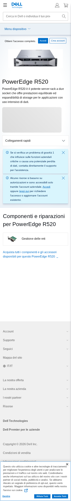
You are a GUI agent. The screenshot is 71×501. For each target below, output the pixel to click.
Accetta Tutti (60, 496)
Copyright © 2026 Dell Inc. (20, 444)
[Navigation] (5, 5)
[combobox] (35, 16)
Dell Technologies (15, 420)
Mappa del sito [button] (12, 357)
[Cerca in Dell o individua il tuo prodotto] (64, 16)
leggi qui (24, 191)
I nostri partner (12, 397)
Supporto (9, 340)
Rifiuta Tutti (42, 496)
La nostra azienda (14, 388)
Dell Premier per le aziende (21, 429)
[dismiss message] (63, 152)
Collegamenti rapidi (18, 140)
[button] (57, 5)
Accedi (46, 186)
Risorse (8, 406)
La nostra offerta (13, 380)
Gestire (6, 496)
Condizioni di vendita (17, 452)
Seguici (8, 348)
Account (8, 331)
